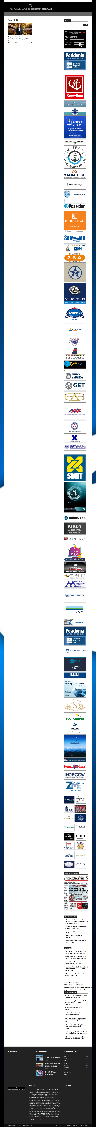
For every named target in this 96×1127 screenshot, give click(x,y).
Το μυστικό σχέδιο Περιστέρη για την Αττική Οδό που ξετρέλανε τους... (20, 39)
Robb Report (68, 948)
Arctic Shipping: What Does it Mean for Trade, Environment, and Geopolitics (76, 1032)
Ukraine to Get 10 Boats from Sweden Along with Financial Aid (76, 1013)
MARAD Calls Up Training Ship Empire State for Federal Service (76, 996)
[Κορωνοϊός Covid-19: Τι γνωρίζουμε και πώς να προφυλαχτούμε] (39, 1073)
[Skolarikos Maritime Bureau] (48, 7)
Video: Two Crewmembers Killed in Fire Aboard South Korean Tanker (75, 1037)
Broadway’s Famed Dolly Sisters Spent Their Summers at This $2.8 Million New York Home (76, 968)
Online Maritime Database (44, 14)
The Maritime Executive (70, 992)
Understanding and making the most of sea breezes (75, 941)
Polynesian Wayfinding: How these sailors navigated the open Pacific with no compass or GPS (76, 921)
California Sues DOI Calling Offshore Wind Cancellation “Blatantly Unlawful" (76, 1026)
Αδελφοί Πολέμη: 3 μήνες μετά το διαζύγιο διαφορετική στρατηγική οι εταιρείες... (52, 1065)
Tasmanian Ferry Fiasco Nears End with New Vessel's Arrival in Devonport (75, 1002)
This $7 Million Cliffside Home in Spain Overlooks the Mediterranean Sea (76, 952)
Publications (30, 14)
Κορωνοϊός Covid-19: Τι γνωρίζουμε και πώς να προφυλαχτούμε (50, 1073)
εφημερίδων (80, 911)
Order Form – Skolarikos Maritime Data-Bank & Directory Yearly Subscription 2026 (52, 1057)
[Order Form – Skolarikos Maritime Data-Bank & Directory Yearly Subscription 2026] (39, 1058)
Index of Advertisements (74, 1)
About (66, 1)
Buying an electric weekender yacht (75, 932)
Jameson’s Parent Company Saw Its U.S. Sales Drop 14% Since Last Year (75, 957)
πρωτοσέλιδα (74, 911)
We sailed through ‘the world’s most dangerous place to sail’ (75, 927)
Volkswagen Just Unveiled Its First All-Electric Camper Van (76, 974)
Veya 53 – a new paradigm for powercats (74, 936)
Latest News (19, 14)
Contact (81, 1)
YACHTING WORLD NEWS (70, 916)
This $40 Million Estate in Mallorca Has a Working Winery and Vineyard (76, 962)
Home (10, 14)
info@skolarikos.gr (39, 1119)
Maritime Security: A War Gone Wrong (74, 1008)
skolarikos (10, 42)
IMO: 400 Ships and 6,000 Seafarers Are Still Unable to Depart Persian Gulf (75, 1019)
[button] (87, 1)
